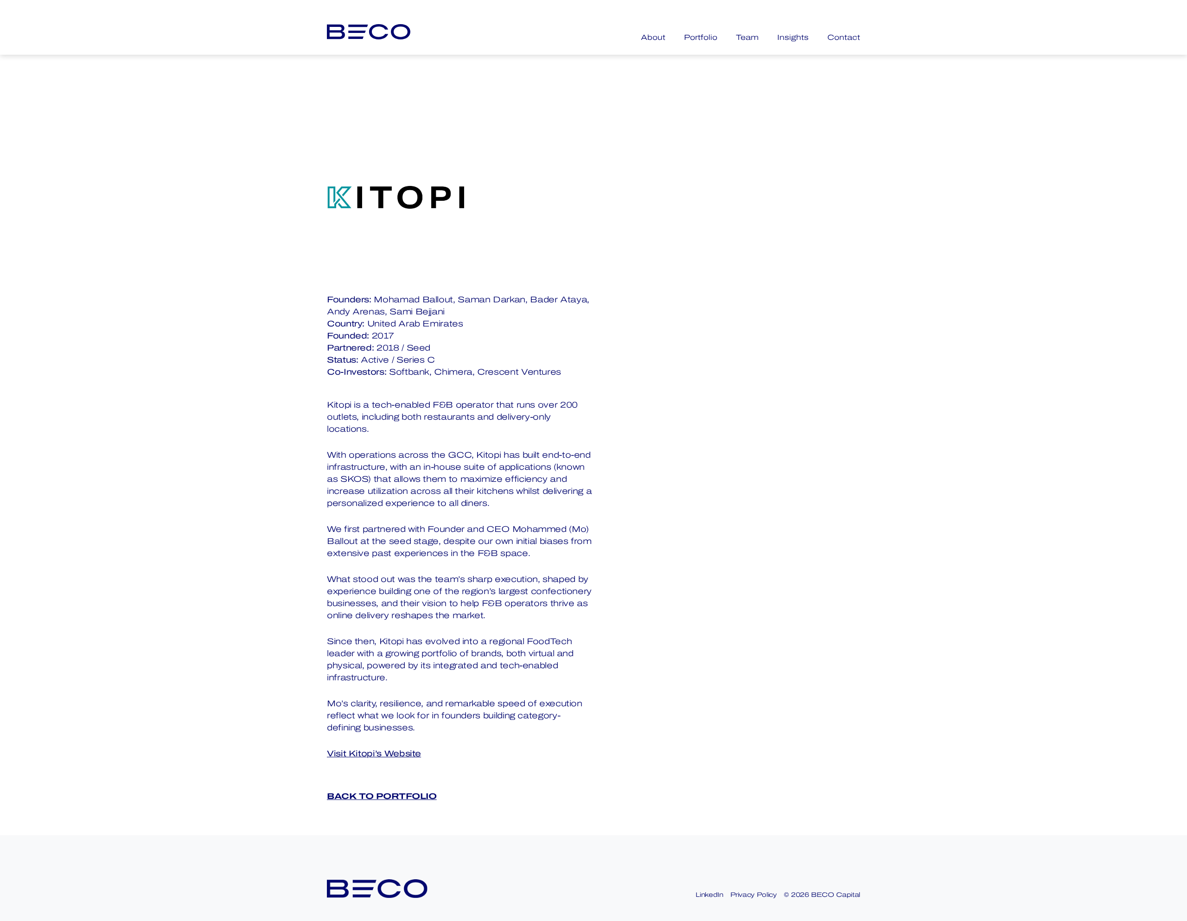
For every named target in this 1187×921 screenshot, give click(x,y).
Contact (843, 37)
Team (747, 37)
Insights (793, 37)
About (653, 37)
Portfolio (700, 37)
